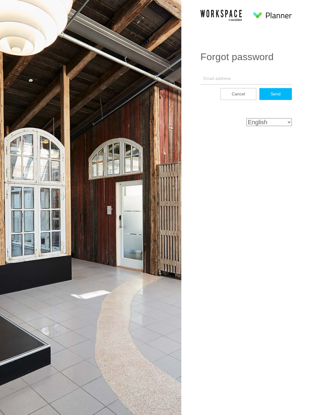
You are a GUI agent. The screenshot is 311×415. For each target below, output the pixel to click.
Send (276, 93)
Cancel (238, 93)
